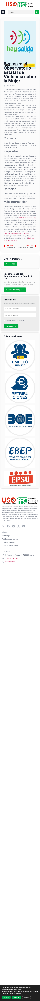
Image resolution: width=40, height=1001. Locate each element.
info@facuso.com (11, 558)
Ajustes (26, 997)
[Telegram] (13, 526)
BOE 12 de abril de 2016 (27, 218)
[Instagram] (3, 526)
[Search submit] (37, 12)
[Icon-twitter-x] (18, 526)
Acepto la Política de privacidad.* (15, 321)
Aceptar (6, 997)
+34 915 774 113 (10, 562)
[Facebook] (8, 526)
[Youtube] (23, 526)
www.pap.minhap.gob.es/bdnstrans (16, 233)
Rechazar (16, 997)
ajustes (18, 993)
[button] (3, 12)
